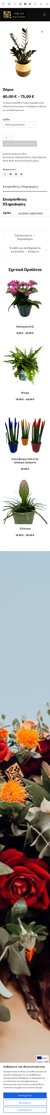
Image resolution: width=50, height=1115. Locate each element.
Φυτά (11, 160)
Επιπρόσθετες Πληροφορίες (20, 186)
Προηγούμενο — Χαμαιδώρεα (25, 237)
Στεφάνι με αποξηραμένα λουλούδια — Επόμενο (25, 249)
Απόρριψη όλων (24, 1109)
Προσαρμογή (25, 1102)
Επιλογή (25, 332)
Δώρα (34, 157)
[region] (25, 1089)
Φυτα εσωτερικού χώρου (27, 160)
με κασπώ (24, 212)
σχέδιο (6, 119)
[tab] (25, 187)
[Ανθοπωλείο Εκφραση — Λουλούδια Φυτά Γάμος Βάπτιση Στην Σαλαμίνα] (14, 14)
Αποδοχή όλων (25, 1095)
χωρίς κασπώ (36, 212)
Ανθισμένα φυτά (23, 157)
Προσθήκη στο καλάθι (19, 143)
